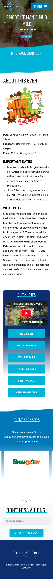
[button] (40, 6)
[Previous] (2, 23)
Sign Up (27, 36)
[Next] (51, 23)
